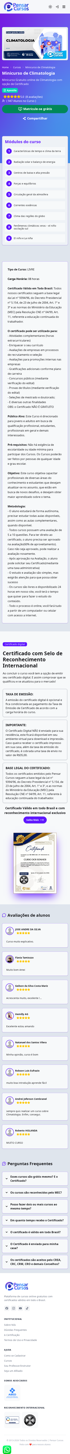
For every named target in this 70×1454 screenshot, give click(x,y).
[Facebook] (7, 1308)
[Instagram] (13, 1308)
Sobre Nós (10, 1324)
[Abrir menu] (63, 6)
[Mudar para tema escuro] (50, 6)
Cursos (17, 67)
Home (5, 67)
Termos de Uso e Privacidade (20, 1340)
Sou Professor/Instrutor (17, 1365)
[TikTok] (27, 1308)
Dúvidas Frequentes (15, 1329)
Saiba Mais (32, 819)
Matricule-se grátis (37, 109)
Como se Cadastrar (15, 1355)
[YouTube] (20, 1308)
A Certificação (12, 1335)
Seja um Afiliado (13, 1370)
